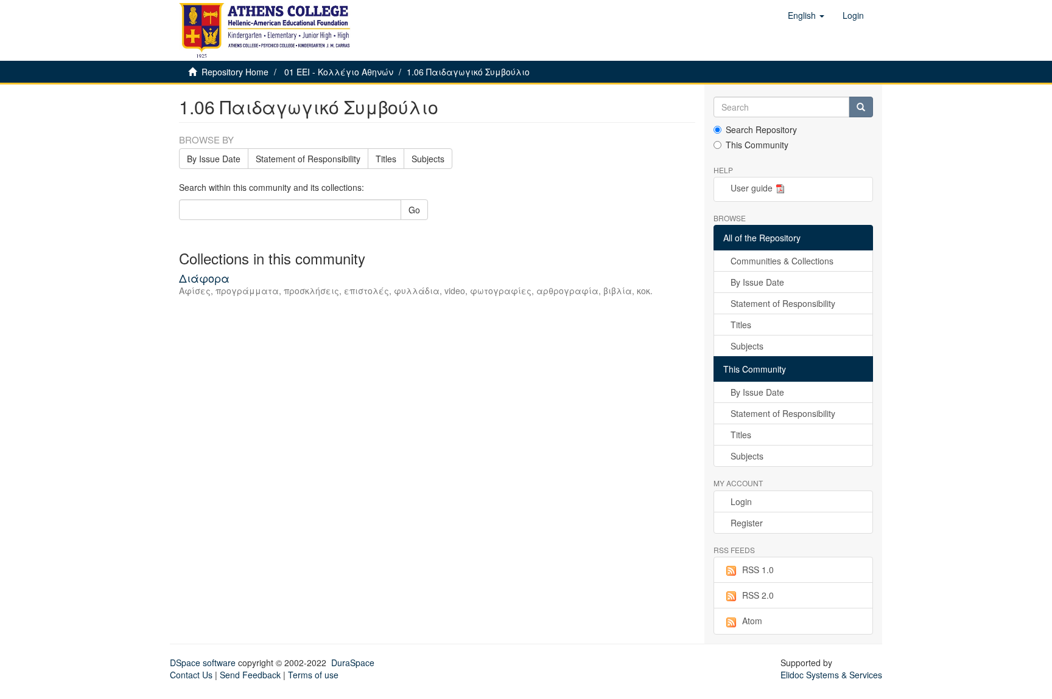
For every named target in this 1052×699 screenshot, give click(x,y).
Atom (752, 621)
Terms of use (313, 675)
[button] (806, 15)
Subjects (428, 159)
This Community (757, 145)
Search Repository (761, 129)
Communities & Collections (782, 261)
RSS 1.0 (758, 569)
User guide (752, 188)
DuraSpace (352, 662)
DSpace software (203, 662)
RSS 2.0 (758, 595)
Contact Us (191, 675)
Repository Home (235, 72)
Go (414, 210)
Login (741, 501)
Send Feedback (250, 675)
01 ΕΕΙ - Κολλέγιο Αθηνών (338, 72)
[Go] (861, 107)
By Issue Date (213, 159)
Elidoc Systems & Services (831, 675)
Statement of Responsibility (308, 159)
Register (747, 523)
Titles (386, 159)
